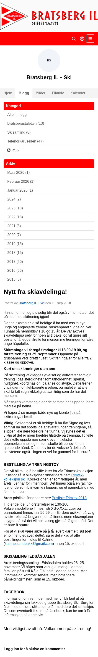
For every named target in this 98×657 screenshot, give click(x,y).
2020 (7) (14, 235)
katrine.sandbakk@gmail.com (29, 544)
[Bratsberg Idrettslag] (49, 16)
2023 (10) (15, 208)
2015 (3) (14, 279)
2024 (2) (14, 199)
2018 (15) (15, 253)
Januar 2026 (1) (20, 190)
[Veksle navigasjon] (90, 38)
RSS (14, 150)
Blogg (24, 93)
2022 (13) (15, 217)
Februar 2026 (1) (20, 181)
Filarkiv (58, 93)
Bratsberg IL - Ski (31, 303)
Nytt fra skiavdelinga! (35, 291)
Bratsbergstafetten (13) (25, 123)
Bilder (40, 93)
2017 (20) (15, 262)
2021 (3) (14, 226)
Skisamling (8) (19, 132)
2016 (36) (15, 270)
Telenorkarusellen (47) (25, 141)
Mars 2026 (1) (18, 172)
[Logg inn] (82, 38)
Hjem (7, 93)
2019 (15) (15, 244)
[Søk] (74, 38)
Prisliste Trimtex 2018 (69, 498)
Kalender (77, 93)
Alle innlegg (17, 114)
